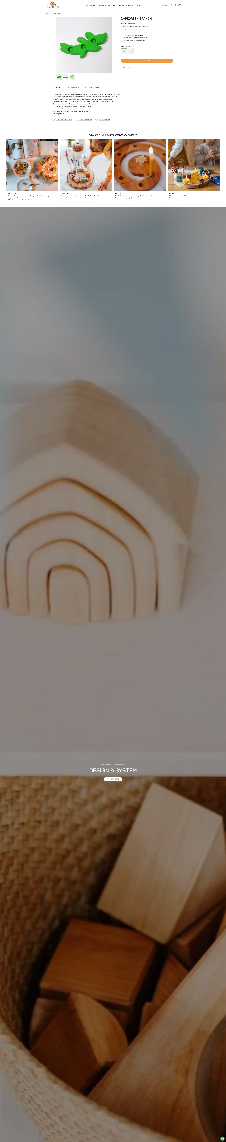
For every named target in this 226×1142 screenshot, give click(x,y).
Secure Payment (104, 120)
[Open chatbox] (222, 1139)
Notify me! (147, 61)
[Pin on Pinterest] (129, 67)
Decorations (102, 5)
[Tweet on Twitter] (132, 67)
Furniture (111, 5)
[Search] (172, 5)
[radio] (124, 51)
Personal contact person (64, 120)
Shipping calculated (135, 26)
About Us (121, 5)
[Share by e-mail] (135, 67)
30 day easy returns (85, 120)
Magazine (129, 5)
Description (57, 88)
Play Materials (90, 5)
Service (138, 5)
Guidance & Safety (92, 88)
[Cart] (179, 5)
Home (47, 13)
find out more (62, 779)
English (164, 5)
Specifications (73, 88)
